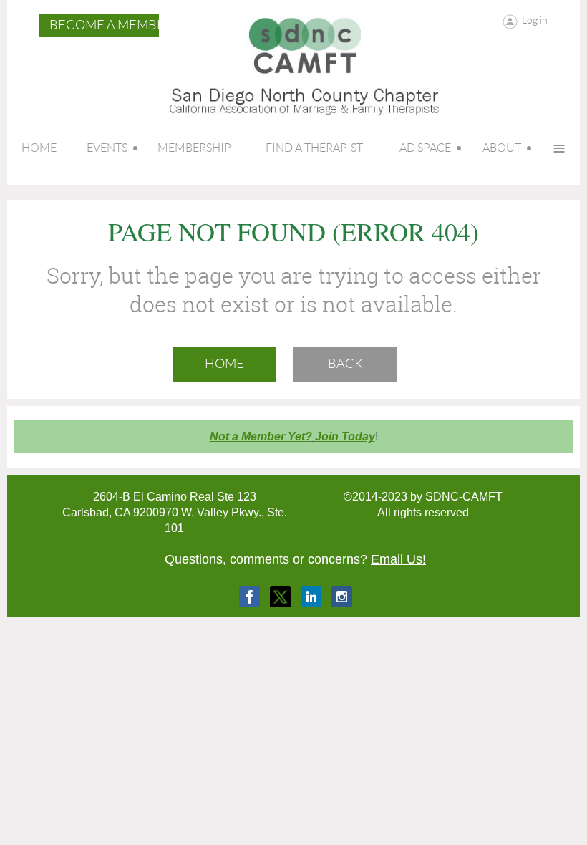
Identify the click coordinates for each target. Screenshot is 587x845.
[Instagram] (341, 596)
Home (224, 364)
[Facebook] (249, 596)
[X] (280, 596)
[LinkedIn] (311, 596)
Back (345, 364)
